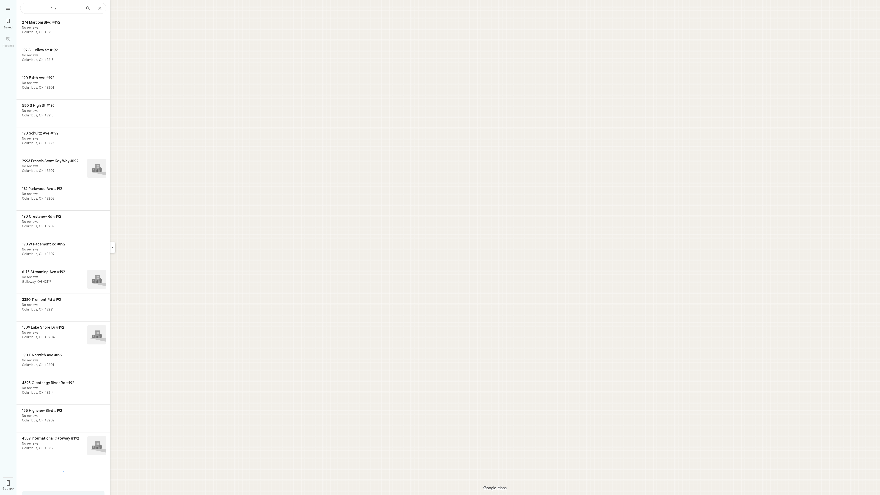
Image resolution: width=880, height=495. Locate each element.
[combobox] (54, 8)
